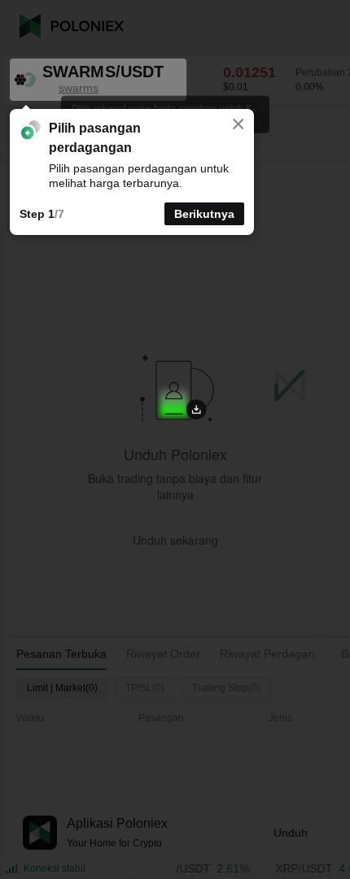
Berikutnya (204, 213)
